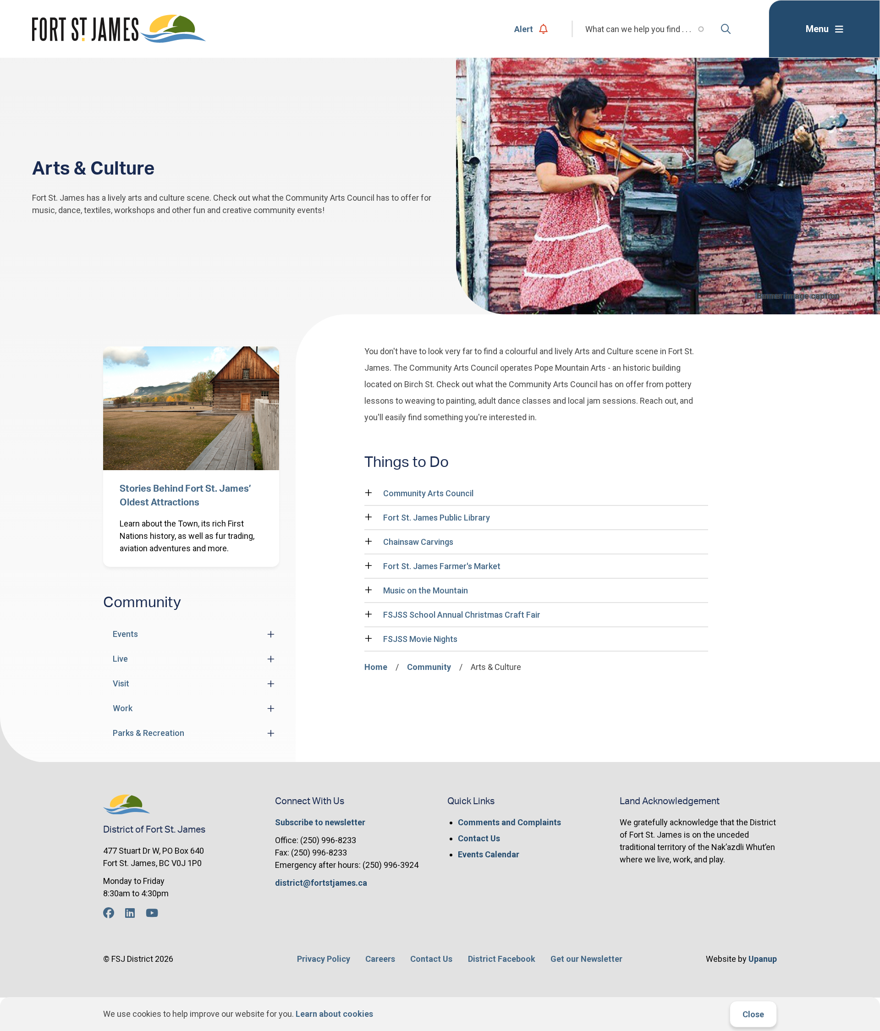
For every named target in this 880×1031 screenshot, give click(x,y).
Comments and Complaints (509, 822)
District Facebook (501, 959)
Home (375, 667)
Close (753, 1014)
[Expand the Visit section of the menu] (271, 683)
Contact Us (479, 838)
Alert (523, 29)
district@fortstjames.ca (321, 883)
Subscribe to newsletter (320, 822)
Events (125, 634)
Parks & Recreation (148, 733)
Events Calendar (488, 854)
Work (122, 708)
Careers (380, 959)
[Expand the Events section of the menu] (271, 634)
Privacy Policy (323, 959)
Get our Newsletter (586, 959)
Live (120, 659)
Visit (121, 683)
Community (429, 667)
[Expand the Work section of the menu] (271, 708)
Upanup (762, 959)
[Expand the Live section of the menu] (271, 659)
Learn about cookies (334, 1014)
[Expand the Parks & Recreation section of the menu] (271, 733)
